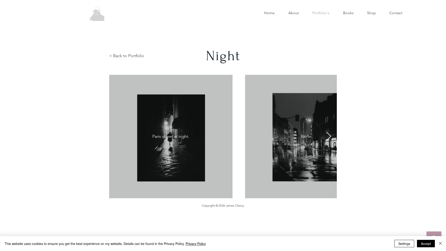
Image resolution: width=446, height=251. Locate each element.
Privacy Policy (196, 243)
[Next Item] (328, 136)
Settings (404, 243)
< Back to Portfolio (126, 55)
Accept (426, 243)
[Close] (440, 243)
